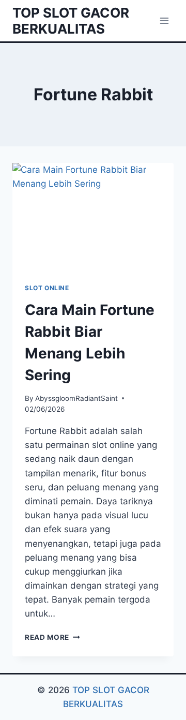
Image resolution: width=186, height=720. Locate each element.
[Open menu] (164, 20)
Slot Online (47, 288)
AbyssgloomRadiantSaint (76, 398)
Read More (52, 637)
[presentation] (93, 217)
